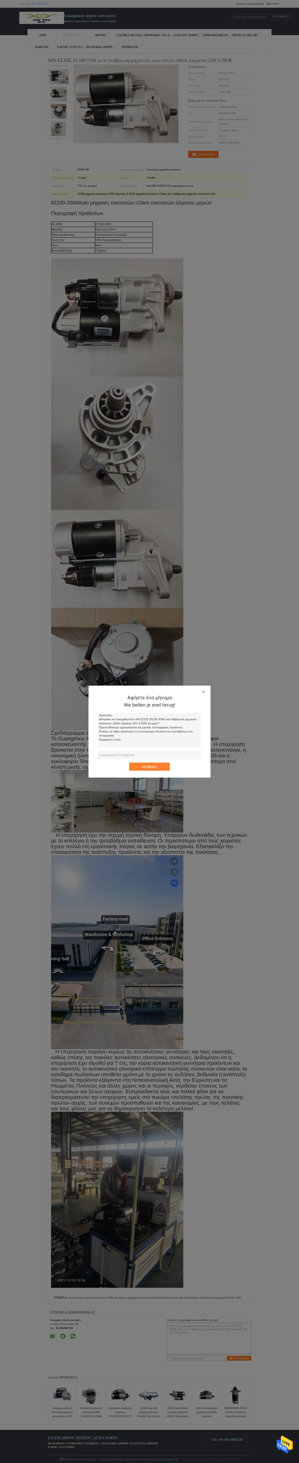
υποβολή (149, 766)
